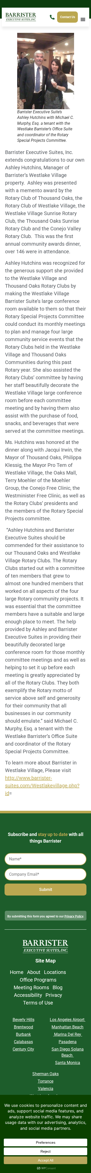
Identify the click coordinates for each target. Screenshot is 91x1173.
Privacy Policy (73, 916)
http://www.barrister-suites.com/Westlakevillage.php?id (42, 785)
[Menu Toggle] (82, 19)
